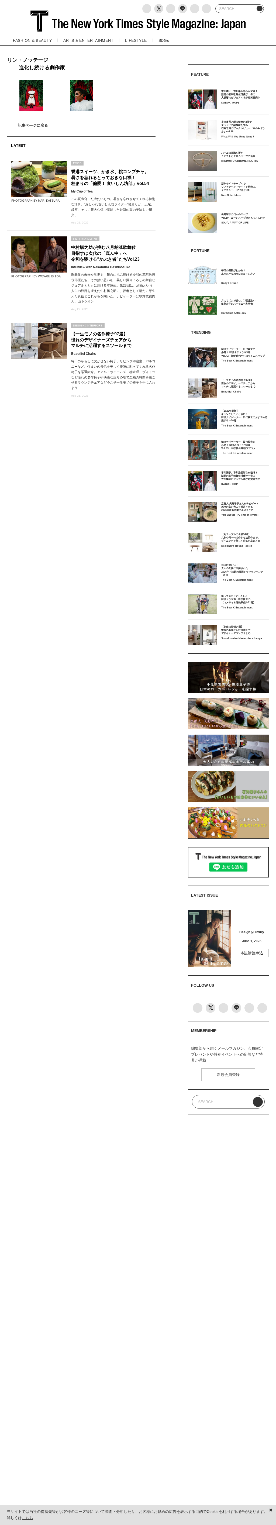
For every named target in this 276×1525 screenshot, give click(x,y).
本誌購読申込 (251, 953)
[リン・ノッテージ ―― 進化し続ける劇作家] (81, 125)
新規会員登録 (228, 1074)
